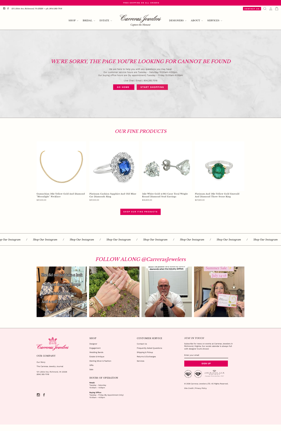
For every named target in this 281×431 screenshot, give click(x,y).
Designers (176, 20)
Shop (72, 20)
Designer (93, 344)
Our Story (41, 362)
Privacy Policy (201, 388)
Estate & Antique (96, 356)
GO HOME (124, 87)
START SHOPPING (152, 87)
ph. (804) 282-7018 (54, 8)
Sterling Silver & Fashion (100, 361)
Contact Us (252, 9)
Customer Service (149, 338)
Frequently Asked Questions (149, 348)
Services (213, 20)
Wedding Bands (96, 352)
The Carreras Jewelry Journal (50, 366)
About (196, 20)
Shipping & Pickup (145, 352)
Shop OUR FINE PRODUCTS (140, 212)
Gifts (91, 365)
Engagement (95, 348)
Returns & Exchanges (146, 356)
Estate (105, 20)
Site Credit (188, 388)
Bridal (88, 20)
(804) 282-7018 (43, 374)
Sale (91, 369)
